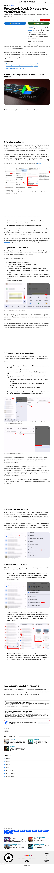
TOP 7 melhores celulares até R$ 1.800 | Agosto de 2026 (17, 846)
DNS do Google (9, 776)
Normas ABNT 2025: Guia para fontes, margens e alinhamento (17, 741)
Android (30, 30)
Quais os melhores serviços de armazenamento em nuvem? (22, 63)
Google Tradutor (10, 773)
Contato (47, 858)
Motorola (16, 830)
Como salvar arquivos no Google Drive (16, 68)
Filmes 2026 (45, 830)
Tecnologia (12, 739)
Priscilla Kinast (9, 19)
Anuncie (47, 853)
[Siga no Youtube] (27, 855)
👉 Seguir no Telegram (15, 23)
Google (12, 5)
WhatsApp (7, 242)
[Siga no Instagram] (25, 855)
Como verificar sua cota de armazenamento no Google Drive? (22, 66)
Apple (6, 830)
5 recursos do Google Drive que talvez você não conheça (26, 10)
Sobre (47, 856)
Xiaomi (39, 163)
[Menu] (7, 2)
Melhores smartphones (39, 837)
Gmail (7, 767)
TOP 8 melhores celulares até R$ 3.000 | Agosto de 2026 (41, 839)
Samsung (22, 830)
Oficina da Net (7, 5)
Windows (34, 830)
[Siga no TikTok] (31, 855)
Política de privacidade (46, 860)
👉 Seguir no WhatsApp (39, 23)
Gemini (7, 761)
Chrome (7, 764)
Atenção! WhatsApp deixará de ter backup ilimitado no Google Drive (17, 749)
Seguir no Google (44, 722)
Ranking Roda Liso (8, 833)
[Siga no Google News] (29, 855)
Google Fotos (9, 770)
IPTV (11, 837)
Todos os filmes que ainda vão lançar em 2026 (42, 846)
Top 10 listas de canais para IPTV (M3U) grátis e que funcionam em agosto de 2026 (18, 840)
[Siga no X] (23, 855)
